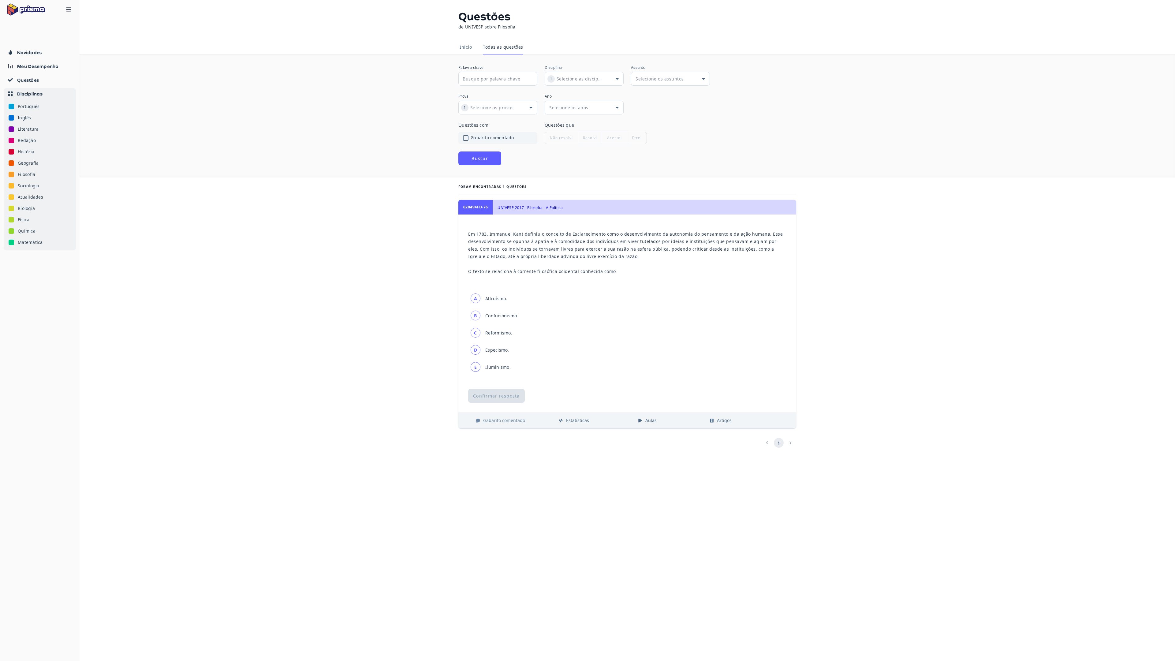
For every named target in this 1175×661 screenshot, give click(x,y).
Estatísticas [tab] (577, 420)
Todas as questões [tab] (503, 47)
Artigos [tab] (724, 420)
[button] (40, 169)
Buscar (480, 158)
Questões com (473, 125)
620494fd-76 (475, 207)
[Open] (617, 79)
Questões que (559, 125)
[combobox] (579, 79)
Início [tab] (466, 47)
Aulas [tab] (651, 420)
